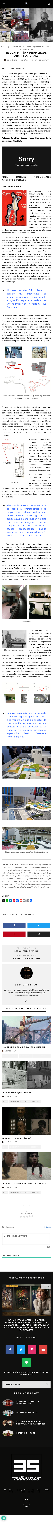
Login (48, 1227)
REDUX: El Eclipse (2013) (26, 958)
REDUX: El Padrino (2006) (16, 1138)
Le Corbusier (22, 914)
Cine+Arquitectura (9, 47)
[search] (47, 1384)
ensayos (17, 879)
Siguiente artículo (26, 955)
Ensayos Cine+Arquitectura (31, 47)
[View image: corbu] (14, 639)
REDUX (48, 47)
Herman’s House (25, 1433)
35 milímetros (13, 60)
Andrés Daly (10, 1051)
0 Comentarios (26, 49)
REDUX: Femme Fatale (26, 951)
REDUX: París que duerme (17, 1093)
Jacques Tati (9, 914)
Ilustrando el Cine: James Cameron (23, 1047)
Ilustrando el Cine (10, 1056)
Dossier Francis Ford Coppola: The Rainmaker (31, 1423)
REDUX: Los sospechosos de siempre (24, 1183)
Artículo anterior (26, 948)
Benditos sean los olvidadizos (27, 1402)
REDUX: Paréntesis (27, 1412)
